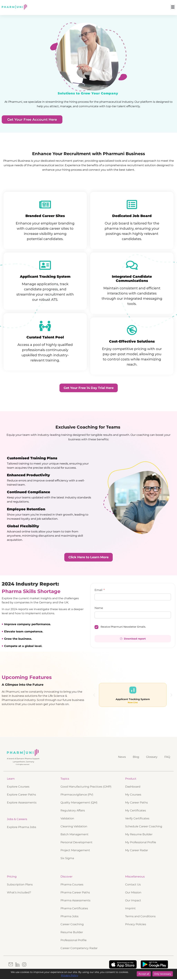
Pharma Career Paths (75, 892)
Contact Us (133, 884)
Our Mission (133, 892)
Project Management (75, 850)
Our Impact (133, 900)
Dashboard (132, 786)
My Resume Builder (138, 834)
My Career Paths (136, 802)
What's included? (19, 892)
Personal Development (76, 842)
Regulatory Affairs (72, 810)
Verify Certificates (137, 818)
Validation (67, 818)
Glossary (151, 757)
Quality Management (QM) (78, 802)
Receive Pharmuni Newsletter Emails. (123, 626)
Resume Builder (71, 932)
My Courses (133, 794)
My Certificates (135, 810)
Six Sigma (67, 858)
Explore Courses (18, 786)
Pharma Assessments (75, 900)
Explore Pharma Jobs (21, 827)
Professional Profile (73, 940)
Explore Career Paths (21, 794)
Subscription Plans (20, 884)
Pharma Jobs (69, 916)
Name (99, 608)
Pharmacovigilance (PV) (76, 794)
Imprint (130, 908)
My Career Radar (136, 850)
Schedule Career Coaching (143, 826)
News (122, 757)
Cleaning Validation (73, 826)
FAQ (167, 757)
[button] (172, 7)
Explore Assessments (21, 802)
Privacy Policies (135, 924)
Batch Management (74, 834)
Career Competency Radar (78, 948)
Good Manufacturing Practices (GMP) (85, 786)
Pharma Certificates (74, 908)
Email (99, 590)
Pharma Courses (71, 884)
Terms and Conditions (140, 916)
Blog (136, 757)
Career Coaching (72, 924)
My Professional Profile (140, 842)
